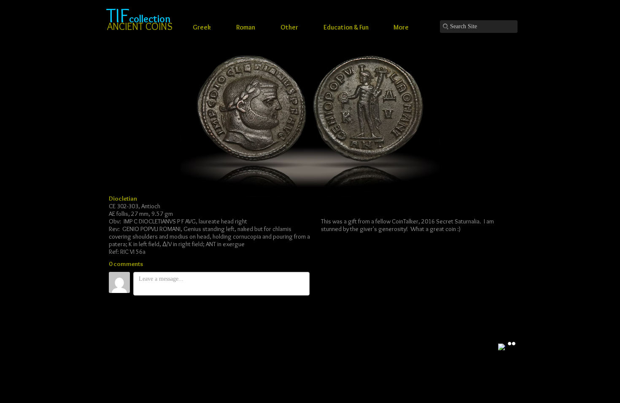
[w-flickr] (511, 343)
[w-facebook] (502, 347)
